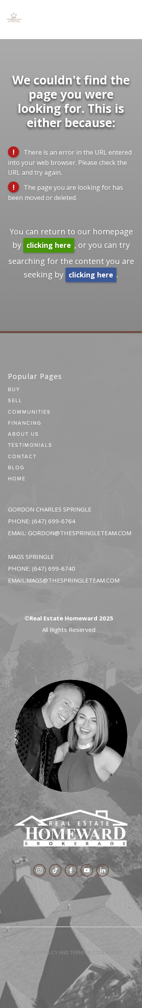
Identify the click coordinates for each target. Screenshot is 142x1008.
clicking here (48, 245)
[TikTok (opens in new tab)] (55, 870)
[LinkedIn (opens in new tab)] (102, 870)
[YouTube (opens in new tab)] (86, 870)
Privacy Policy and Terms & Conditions (71, 952)
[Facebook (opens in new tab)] (71, 870)
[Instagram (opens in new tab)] (39, 870)
